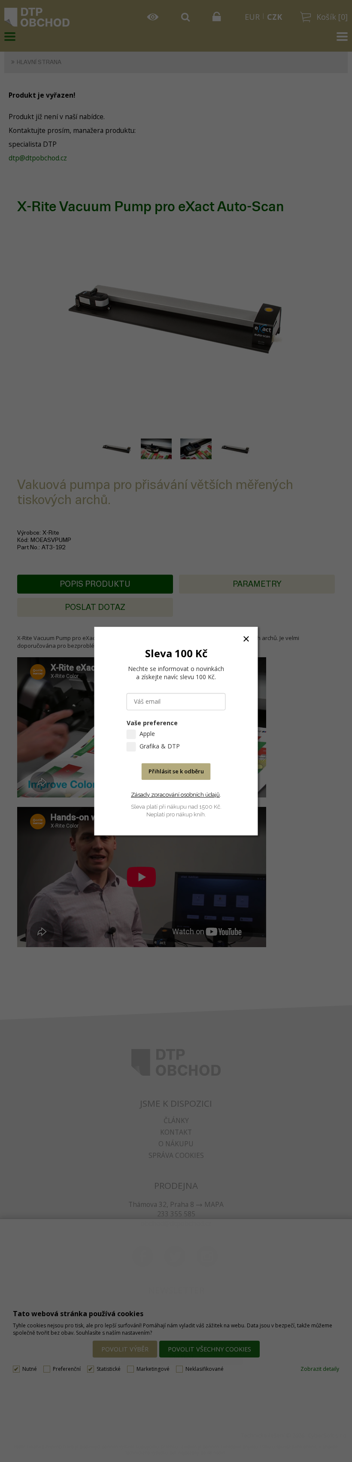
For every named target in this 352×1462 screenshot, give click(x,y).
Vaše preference (152, 723)
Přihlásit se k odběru (176, 771)
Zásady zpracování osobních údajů (175, 794)
